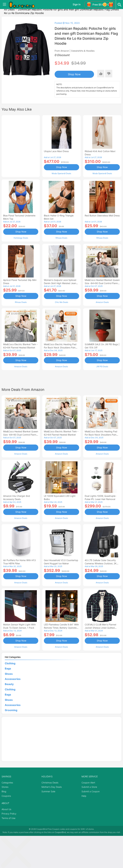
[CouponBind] (24, 4)
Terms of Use (8, 818)
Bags (8, 668)
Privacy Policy (9, 813)
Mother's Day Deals (51, 787)
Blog (4, 791)
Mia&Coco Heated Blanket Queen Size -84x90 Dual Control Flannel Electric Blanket (102, 283)
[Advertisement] (20, 146)
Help (84, 796)
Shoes (9, 673)
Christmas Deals (49, 782)
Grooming (11, 710)
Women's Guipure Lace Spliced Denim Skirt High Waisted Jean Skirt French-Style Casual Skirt (60, 283)
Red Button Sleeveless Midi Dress (102, 215)
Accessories (12, 679)
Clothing (10, 663)
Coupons (6, 796)
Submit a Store (89, 787)
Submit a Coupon (91, 791)
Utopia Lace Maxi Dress (56, 151)
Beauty (9, 684)
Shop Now (74, 74)
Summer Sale (48, 791)
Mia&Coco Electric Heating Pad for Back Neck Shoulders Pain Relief (60, 347)
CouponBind (60, 832)
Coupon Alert (88, 782)
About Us (6, 809)
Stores (5, 787)
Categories (7, 782)
